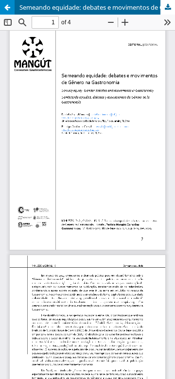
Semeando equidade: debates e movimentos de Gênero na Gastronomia (97, 7)
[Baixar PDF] (167, 7)
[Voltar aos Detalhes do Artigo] (7, 7)
